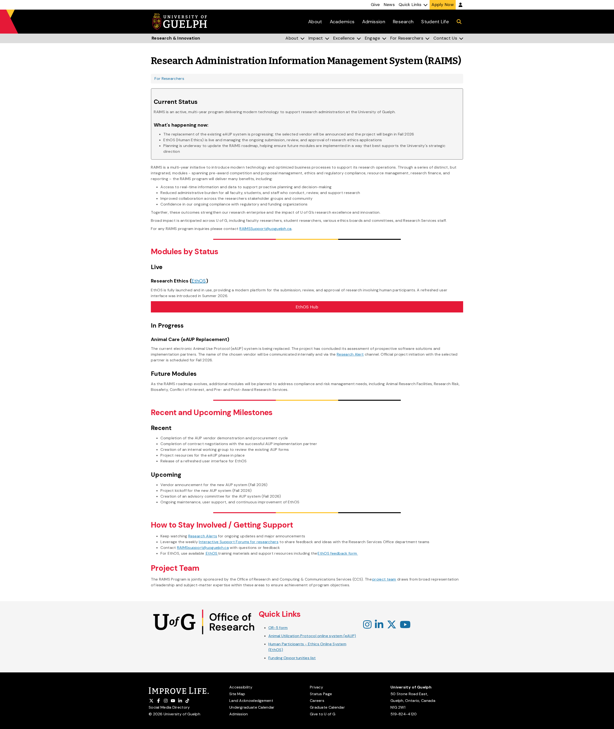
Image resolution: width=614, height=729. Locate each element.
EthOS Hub (307, 307)
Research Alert (350, 354)
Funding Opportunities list (292, 657)
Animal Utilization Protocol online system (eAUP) (312, 635)
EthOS (199, 281)
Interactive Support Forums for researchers (238, 541)
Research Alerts (202, 536)
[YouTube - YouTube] (405, 625)
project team (384, 579)
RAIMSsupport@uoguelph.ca (203, 547)
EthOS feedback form (338, 553)
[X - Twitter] (391, 625)
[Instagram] (367, 625)
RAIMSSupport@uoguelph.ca (265, 228)
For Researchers (169, 78)
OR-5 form (278, 627)
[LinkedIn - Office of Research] (379, 625)
